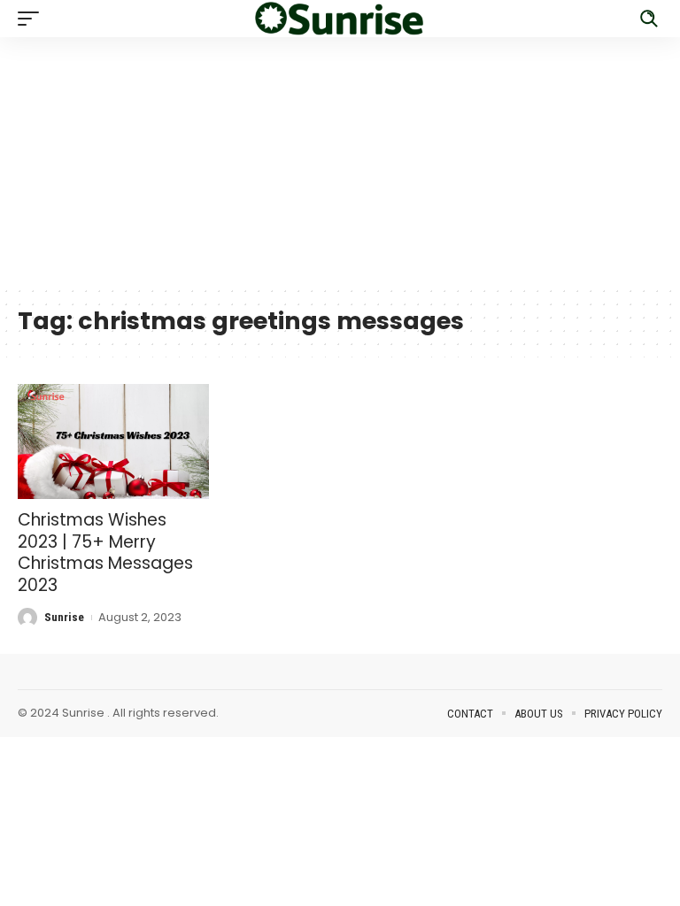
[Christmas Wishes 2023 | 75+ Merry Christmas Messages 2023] (113, 441)
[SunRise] (340, 18)
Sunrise (64, 617)
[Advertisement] (340, 161)
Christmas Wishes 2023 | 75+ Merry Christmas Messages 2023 (105, 552)
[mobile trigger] (33, 19)
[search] (649, 18)
